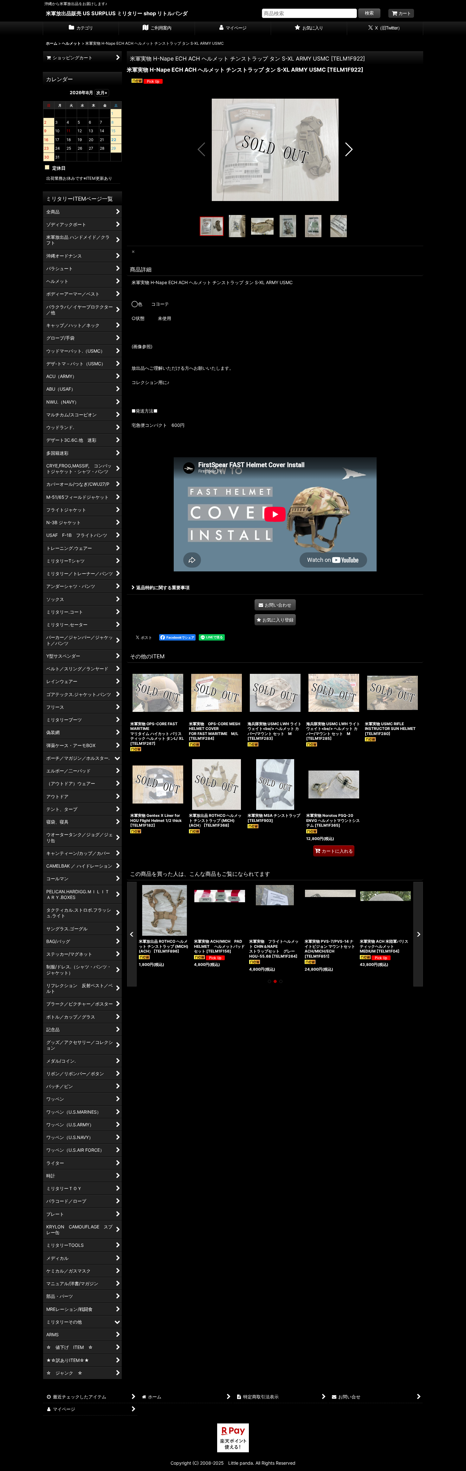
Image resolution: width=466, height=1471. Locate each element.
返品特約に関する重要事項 (163, 587)
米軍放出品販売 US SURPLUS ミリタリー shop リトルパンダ (117, 13)
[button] (201, 149)
